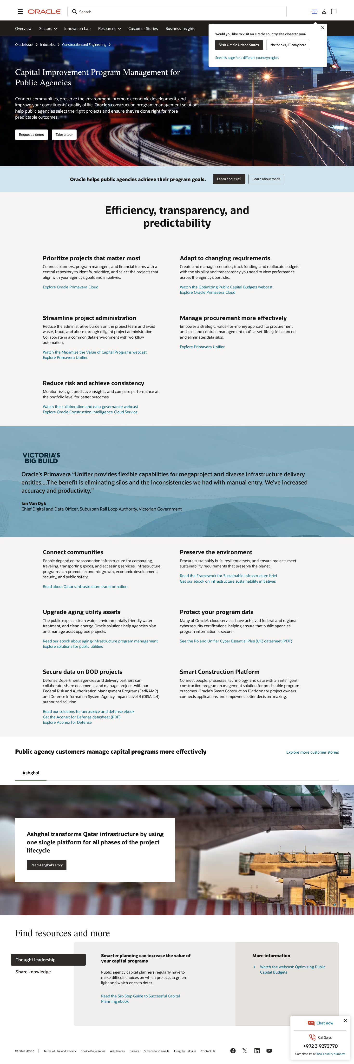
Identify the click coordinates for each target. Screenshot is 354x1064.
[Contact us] (334, 11)
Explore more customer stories (312, 752)
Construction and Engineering (84, 44)
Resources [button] (107, 28)
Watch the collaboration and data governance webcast (90, 406)
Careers (134, 1051)
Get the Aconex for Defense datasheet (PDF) (81, 716)
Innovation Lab (77, 28)
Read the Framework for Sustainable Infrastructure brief (228, 575)
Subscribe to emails (156, 1051)
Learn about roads (266, 179)
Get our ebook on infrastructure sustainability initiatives (228, 581)
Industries (47, 44)
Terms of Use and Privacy (60, 1051)
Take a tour (64, 134)
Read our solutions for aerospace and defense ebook (88, 711)
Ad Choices (117, 1051)
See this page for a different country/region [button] (247, 57)
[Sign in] (324, 11)
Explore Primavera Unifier (65, 357)
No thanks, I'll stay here (288, 44)
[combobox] (177, 11)
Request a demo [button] (31, 134)
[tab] (30, 772)
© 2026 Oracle (24, 1051)
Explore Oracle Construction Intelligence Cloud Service (90, 411)
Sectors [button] (45, 28)
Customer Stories (143, 28)
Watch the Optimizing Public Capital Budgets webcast (226, 286)
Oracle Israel (24, 44)
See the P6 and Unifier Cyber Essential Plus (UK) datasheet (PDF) (236, 640)
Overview (23, 28)
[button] (20, 11)
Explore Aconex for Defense (67, 722)
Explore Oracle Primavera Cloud (70, 286)
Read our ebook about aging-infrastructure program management (100, 640)
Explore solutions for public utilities (73, 646)
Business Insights (180, 28)
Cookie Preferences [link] (93, 1051)
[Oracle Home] (44, 11)
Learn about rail (229, 179)
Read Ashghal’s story (47, 865)
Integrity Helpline (185, 1051)
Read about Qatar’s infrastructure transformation (85, 586)
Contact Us (208, 1051)
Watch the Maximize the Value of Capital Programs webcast (95, 352)
